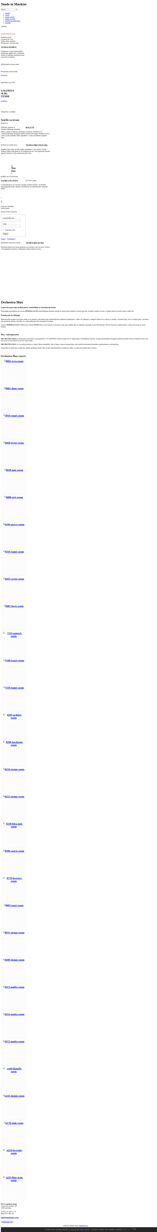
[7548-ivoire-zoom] (13, 660)
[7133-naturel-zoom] (13, 636)
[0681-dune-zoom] (14, 388)
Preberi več (126, 1229)
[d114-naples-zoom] (13, 1014)
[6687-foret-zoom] (14, 606)
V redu (134, 1229)
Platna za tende (10, 19)
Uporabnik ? (11, 239)
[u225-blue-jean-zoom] (13, 1180)
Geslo (5, 224)
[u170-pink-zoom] (13, 1123)
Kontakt (8, 23)
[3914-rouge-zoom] (13, 415)
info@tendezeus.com (8, 34)
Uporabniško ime (8, 218)
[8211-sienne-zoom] (13, 796)
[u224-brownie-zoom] (13, 1153)
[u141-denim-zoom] (13, 1095)
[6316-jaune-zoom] (13, 551)
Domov (7, 13)
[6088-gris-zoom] (13, 497)
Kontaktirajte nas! (7, 1222)
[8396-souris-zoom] (13, 851)
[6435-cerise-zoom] (13, 578)
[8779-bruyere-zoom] (13, 881)
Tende (7, 15)
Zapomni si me (10, 230)
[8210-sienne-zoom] (13, 769)
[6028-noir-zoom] (13, 470)
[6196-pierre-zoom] (13, 524)
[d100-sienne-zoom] (13, 959)
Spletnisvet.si (83, 1226)
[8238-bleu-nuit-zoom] (13, 826)
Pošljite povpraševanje (12, 21)
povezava (4, 75)
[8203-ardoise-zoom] (13, 717)
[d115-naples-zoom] (13, 1041)
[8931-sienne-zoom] (13, 932)
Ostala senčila (9, 17)
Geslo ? (3, 239)
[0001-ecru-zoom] (13, 361)
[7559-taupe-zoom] (13, 687)
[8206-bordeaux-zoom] (13, 745)
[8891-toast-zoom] (13, 905)
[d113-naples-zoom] (13, 987)
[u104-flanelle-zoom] (13, 1071)
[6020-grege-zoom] (13, 442)
